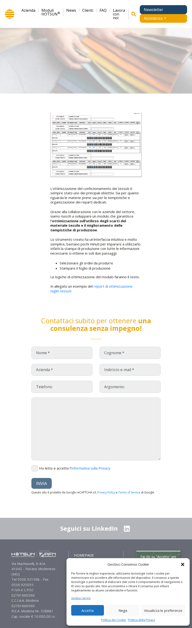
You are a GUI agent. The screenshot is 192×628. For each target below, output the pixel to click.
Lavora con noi (119, 14)
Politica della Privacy (141, 620)
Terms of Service (129, 492)
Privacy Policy (106, 492)
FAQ (103, 10)
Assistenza (153, 18)
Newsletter (153, 9)
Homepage (84, 555)
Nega (122, 610)
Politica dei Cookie (113, 620)
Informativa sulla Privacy (90, 468)
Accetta (87, 610)
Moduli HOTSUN (50, 12)
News (71, 10)
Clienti (87, 10)
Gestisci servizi (81, 598)
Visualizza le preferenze (163, 610)
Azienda (28, 10)
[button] (182, 564)
